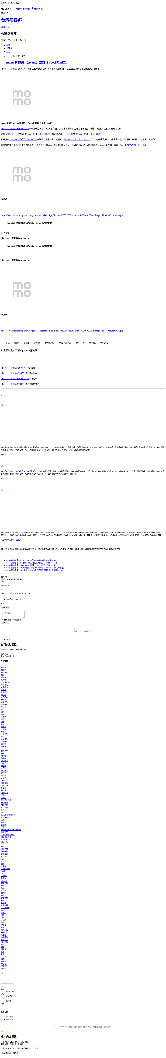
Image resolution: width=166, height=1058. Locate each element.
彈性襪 (3, 893)
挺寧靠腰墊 (5, 817)
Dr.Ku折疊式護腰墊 (8, 815)
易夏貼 (3, 690)
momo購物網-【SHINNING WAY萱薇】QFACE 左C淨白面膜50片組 (30, 565)
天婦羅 (3, 727)
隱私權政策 (97, 1027)
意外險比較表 (6, 800)
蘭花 (2, 812)
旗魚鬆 (93, 532)
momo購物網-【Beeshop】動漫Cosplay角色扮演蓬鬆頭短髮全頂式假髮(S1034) (35, 570)
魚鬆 (2, 478)
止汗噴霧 (4, 697)
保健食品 (4, 783)
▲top (3, 603)
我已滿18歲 (6, 1053)
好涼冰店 (4, 685)
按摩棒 (3, 925)
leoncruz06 (5, 581)
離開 (14, 1053)
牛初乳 (3, 790)
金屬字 (3, 866)
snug (2, 396)
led (2, 873)
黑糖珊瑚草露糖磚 (8, 835)
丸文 (13, 532)
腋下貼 (3, 692)
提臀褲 (3, 968)
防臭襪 (3, 680)
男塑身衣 (30, 471)
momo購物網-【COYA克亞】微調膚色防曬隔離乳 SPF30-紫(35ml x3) (31, 563)
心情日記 (18, 599)
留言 (22, 593)
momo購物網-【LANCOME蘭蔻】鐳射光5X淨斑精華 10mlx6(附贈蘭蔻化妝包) (35, 568)
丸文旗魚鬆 (5, 908)
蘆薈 (2, 947)
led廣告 (4, 876)
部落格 (9, 48)
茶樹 (2, 952)
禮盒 (18, 540)
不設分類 (22, 40)
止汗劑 (3, 695)
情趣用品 (4, 922)
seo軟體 (4, 840)
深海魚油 (4, 793)
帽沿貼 (3, 670)
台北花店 (4, 856)
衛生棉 (6, 549)
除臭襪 (6, 447)
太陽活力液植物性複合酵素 (11, 830)
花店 (2, 847)
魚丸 (2, 724)
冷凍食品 (4, 734)
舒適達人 (16, 549)
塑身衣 (3, 455)
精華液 (3, 949)
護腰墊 (3, 825)
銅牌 (2, 864)
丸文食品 (21, 532)
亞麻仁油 (4, 785)
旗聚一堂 (4, 705)
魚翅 (2, 737)
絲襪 (2, 900)
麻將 (2, 910)
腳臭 (2, 675)
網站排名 (4, 842)
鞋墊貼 (3, 700)
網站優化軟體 (6, 837)
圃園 (2, 959)
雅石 (2, 810)
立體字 (3, 861)
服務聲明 (107, 1027)
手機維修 (4, 932)
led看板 (4, 881)
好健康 (3, 780)
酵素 (2, 795)
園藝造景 (4, 805)
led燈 (3, 871)
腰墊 (2, 822)
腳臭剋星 (20, 447)
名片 (8, 51)
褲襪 (2, 895)
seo (2, 944)
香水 (2, 954)
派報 (2, 859)
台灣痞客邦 (11, 20)
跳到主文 (5, 27)
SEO (2, 844)
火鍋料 (3, 729)
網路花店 (4, 849)
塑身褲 (3, 964)
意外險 (3, 798)
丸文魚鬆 (4, 905)
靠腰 (2, 820)
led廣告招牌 (5, 869)
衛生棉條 (4, 937)
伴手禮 (3, 717)
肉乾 (2, 722)
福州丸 (3, 732)
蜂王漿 (3, 788)
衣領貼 (3, 668)
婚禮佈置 (4, 851)
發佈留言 (5, 623)
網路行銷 (4, 942)
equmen (15, 471)
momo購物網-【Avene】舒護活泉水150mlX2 (36, 62)
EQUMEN (4, 966)
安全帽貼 (4, 687)
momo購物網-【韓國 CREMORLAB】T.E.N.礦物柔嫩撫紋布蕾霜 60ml (31, 560)
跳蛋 (2, 927)
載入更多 (5, 608)
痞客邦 (17, 593)
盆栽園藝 (4, 808)
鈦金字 (3, 878)
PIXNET (64, 1027)
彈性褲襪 (4, 898)
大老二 (3, 913)
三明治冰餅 (5, 682)
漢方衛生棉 (32, 549)
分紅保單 (4, 803)
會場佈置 (4, 854)
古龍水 (3, 957)
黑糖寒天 (4, 832)
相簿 (8, 45)
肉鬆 (2, 712)
